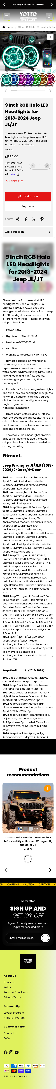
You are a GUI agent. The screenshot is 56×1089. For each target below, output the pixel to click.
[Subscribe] (45, 938)
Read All (9, 149)
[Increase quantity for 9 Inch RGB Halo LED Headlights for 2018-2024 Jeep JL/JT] (46, 165)
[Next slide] (52, 4)
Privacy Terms (12, 997)
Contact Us (11, 1033)
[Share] (18, 219)
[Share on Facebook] (26, 219)
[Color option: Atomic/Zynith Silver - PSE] (31, 829)
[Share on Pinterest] (42, 219)
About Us (9, 982)
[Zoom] (50, 37)
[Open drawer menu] (6, 16)
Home (10, 27)
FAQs (7, 1038)
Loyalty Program (14, 1013)
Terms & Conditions (16, 992)
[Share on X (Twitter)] (34, 219)
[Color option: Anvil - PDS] (25, 829)
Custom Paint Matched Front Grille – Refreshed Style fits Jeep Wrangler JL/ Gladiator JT (28, 841)
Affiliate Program (14, 1017)
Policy (7, 987)
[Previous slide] (4, 4)
